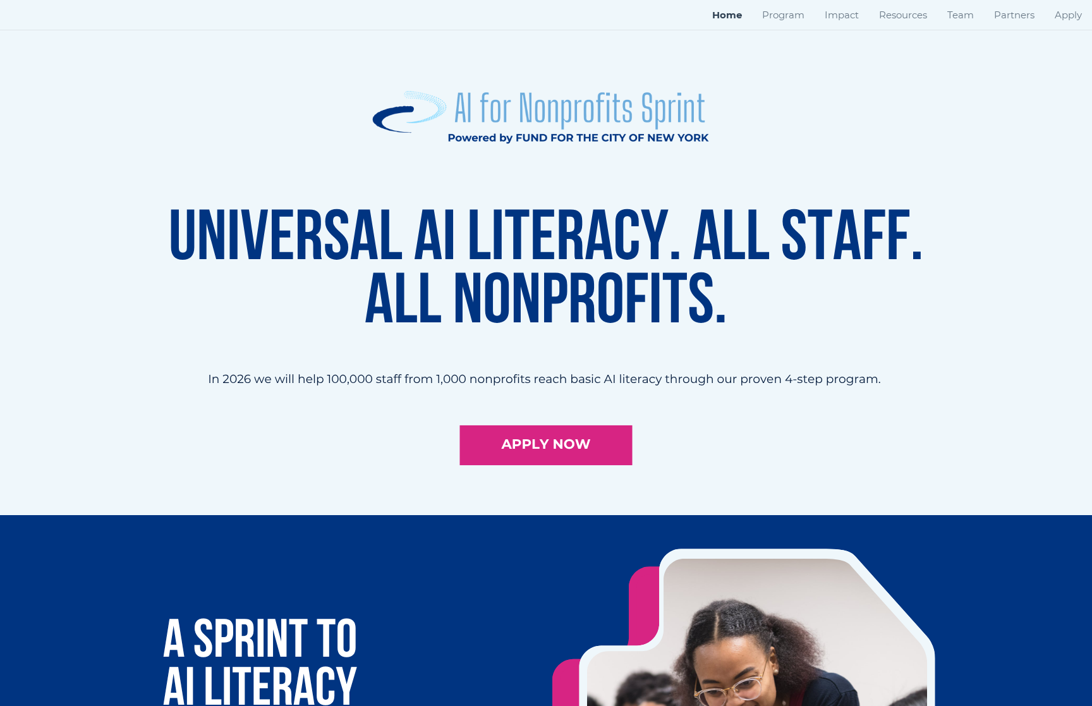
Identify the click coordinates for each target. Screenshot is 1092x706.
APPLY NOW (546, 444)
